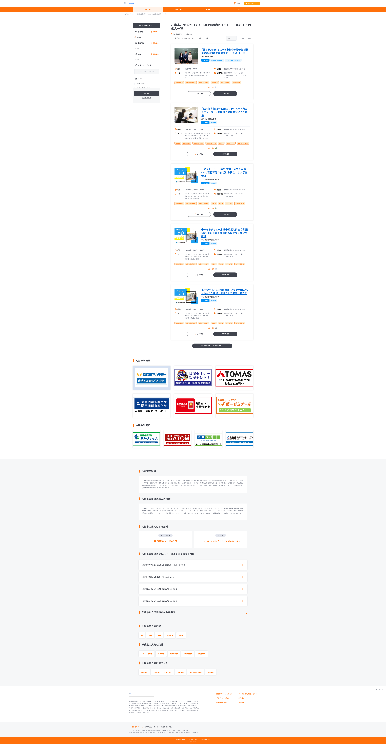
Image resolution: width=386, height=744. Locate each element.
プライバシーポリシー (223, 698)
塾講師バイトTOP (129, 14)
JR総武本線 (188, 654)
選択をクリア (146, 98)
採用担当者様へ (221, 702)
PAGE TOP (381, 689)
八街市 (139, 37)
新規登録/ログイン (253, 3)
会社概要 (241, 702)
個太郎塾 (144, 672)
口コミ (238, 9)
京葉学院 (211, 672)
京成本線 (161, 654)
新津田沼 (170, 635)
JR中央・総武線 (146, 654)
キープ (239, 3)
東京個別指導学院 (196, 672)
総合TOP (148, 9)
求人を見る (225, 93)
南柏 (159, 635)
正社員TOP (178, 9)
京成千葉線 (201, 654)
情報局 (208, 9)
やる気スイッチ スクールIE (162, 672)
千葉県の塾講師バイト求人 (143, 14)
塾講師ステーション (138, 727)
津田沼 (181, 635)
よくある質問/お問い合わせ (248, 694)
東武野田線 (174, 654)
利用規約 (241, 698)
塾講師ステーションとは (224, 694)
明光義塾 (181, 672)
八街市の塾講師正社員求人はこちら (212, 346)
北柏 (150, 635)
